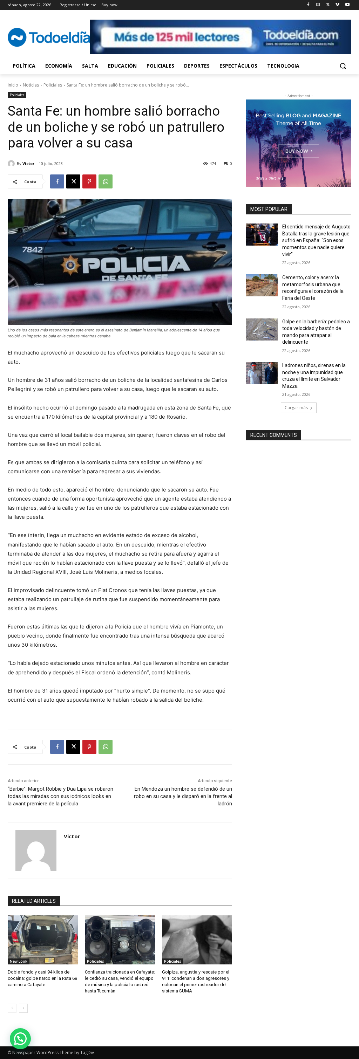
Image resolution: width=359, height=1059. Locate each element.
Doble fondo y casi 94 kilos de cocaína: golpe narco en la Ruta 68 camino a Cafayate (42, 978)
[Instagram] (318, 5)
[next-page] (23, 1008)
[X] (328, 5)
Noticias (31, 85)
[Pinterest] (89, 181)
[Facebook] (308, 5)
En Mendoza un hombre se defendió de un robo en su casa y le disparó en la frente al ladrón (183, 796)
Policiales (52, 85)
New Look (18, 961)
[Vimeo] (337, 5)
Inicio (13, 85)
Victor (28, 163)
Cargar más (296, 408)
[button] (342, 65)
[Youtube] (347, 5)
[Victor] (12, 163)
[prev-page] (12, 1008)
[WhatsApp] (106, 181)
